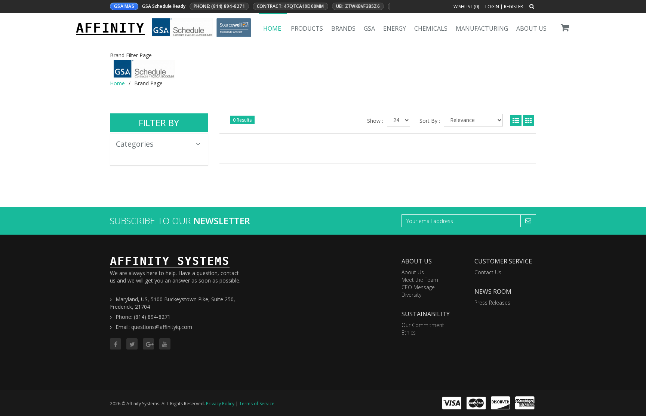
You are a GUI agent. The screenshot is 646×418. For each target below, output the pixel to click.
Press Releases (492, 302)
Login (492, 6)
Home (272, 28)
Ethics (409, 332)
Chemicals (430, 28)
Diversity (411, 294)
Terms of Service (256, 403)
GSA (369, 28)
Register (513, 6)
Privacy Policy (220, 403)
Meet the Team (420, 279)
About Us (531, 28)
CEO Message (418, 287)
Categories (135, 144)
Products (307, 28)
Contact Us (487, 272)
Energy (394, 28)
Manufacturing (482, 28)
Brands (343, 28)
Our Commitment (423, 325)
